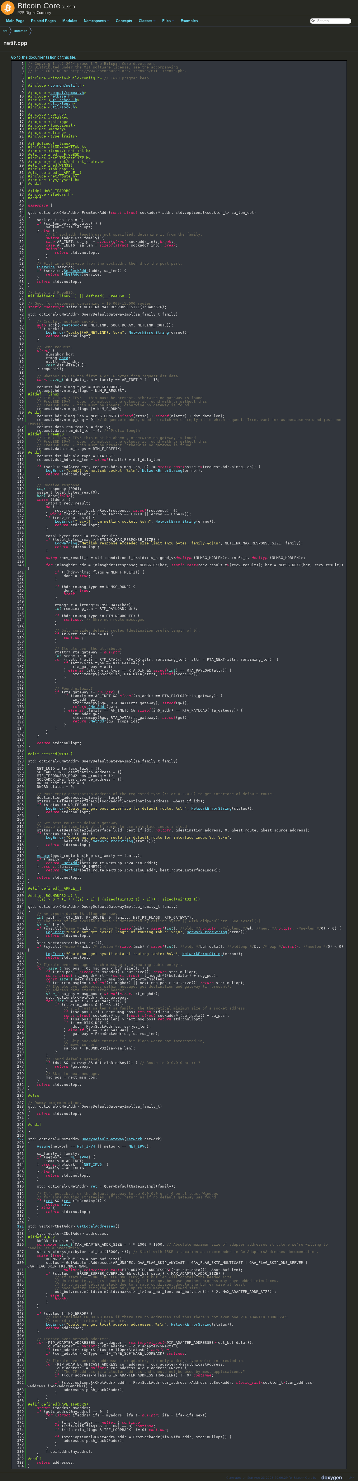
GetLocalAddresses (96, 1226)
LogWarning (66, 543)
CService (46, 267)
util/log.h (61, 103)
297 (18, 1139)
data (63, 358)
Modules (69, 21)
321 (18, 1226)
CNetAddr (73, 274)
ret (94, 1186)
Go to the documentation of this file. (43, 57)
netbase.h (60, 96)
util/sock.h (62, 107)
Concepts (124, 21)
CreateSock (70, 325)
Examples (189, 21)
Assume (43, 856)
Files (166, 21)
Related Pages (43, 21)
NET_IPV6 (138, 1146)
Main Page (15, 21)
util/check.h (63, 100)
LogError (55, 332)
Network (134, 1139)
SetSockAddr (76, 271)
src (5, 30)
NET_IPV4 (86, 1146)
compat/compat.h (67, 93)
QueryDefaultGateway (103, 1139)
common (20, 30)
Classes (145, 21)
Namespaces (95, 21)
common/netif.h (66, 85)
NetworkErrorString (149, 332)
